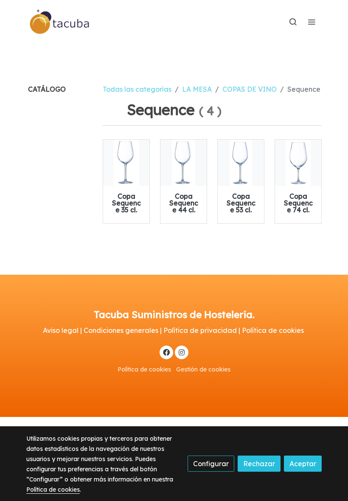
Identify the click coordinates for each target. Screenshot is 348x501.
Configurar (211, 463)
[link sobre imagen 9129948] (126, 163)
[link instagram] (181, 352)
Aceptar (302, 463)
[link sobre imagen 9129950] (241, 163)
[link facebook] (166, 352)
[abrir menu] (311, 21)
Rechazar (259, 463)
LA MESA (197, 89)
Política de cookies (144, 369)
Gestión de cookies (203, 369)
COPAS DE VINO (249, 89)
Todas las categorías (137, 89)
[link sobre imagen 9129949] (183, 163)
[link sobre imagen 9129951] (298, 163)
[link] (60, 21)
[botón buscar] (292, 21)
